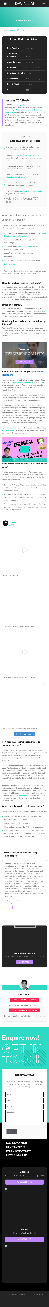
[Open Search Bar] (44, 3)
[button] (5, 3)
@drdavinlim (24, 962)
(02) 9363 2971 (25, 1239)
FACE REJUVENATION (16, 1143)
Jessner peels (19, 105)
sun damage (22, 796)
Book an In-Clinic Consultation (24, 1010)
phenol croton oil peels (15, 177)
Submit (12, 1131)
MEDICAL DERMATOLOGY (18, 1151)
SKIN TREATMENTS (15, 1147)
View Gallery (24, 362)
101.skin (24, 529)
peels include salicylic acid (27, 155)
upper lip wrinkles (25, 246)
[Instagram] (44, 569)
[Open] (24, 549)
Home (4, 30)
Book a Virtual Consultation (24, 1000)
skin (44, 311)
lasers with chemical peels (30, 191)
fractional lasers (8, 430)
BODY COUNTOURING (16, 1155)
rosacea (30, 415)
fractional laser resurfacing (22, 382)
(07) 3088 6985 (25, 1182)
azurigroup (39, 1294)
